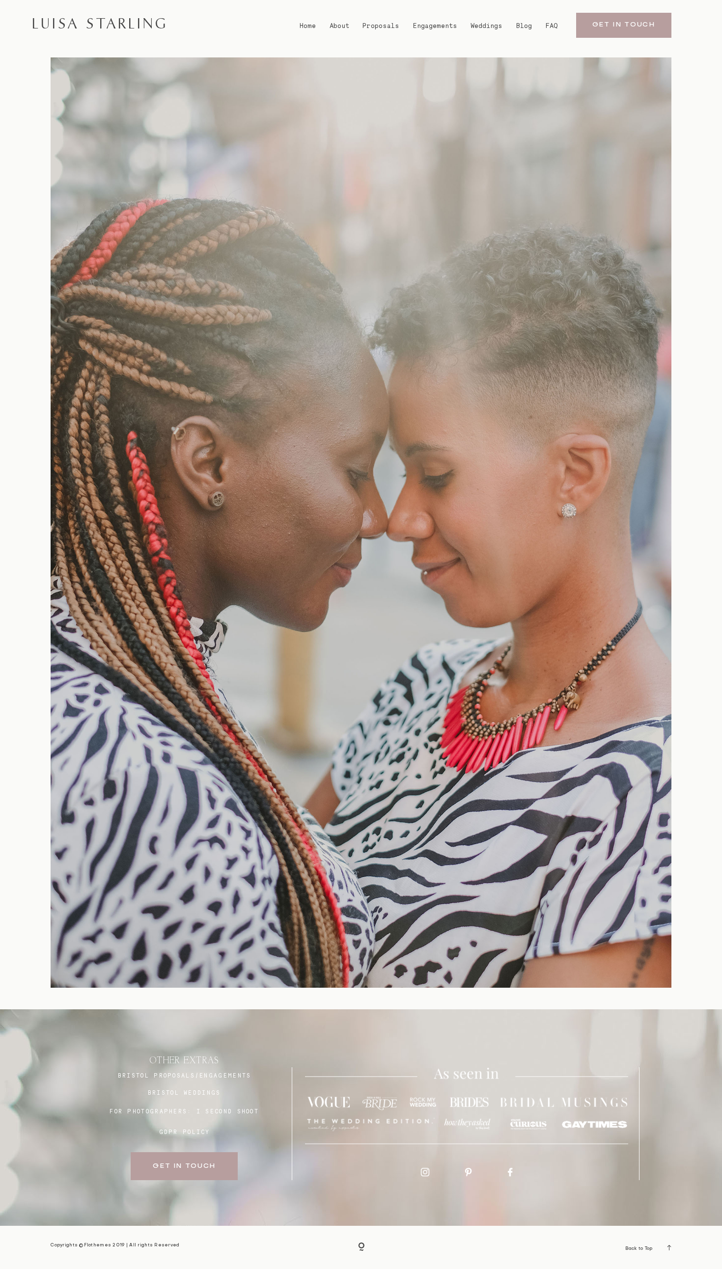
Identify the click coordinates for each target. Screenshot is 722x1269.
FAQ (552, 25)
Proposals (380, 25)
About (339, 25)
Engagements (435, 25)
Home (308, 25)
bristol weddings (184, 1092)
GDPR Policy (184, 1132)
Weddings (486, 25)
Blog (524, 25)
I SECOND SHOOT (227, 1111)
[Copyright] (361, 1247)
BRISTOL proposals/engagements (184, 1075)
